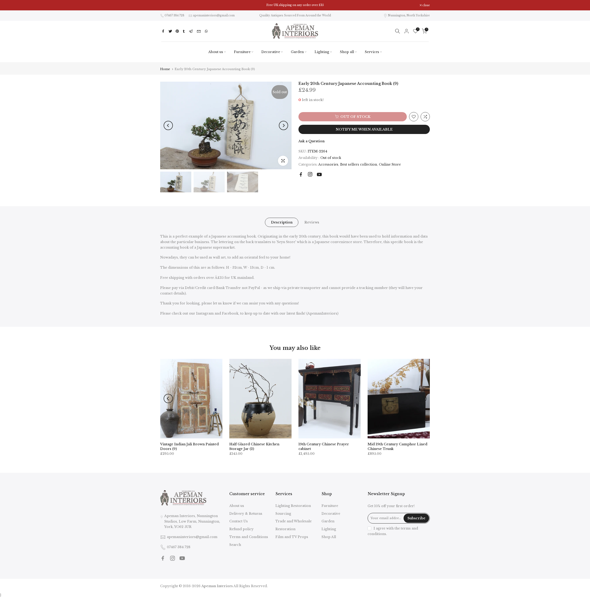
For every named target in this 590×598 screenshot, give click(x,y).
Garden (297, 52)
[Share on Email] (199, 31)
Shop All (329, 537)
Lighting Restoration (293, 506)
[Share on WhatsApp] (206, 31)
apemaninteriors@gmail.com (214, 15)
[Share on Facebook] (163, 31)
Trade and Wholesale (293, 521)
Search (235, 545)
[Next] (283, 125)
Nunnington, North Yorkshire (409, 15)
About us (215, 52)
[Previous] (168, 125)
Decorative (270, 52)
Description (281, 222)
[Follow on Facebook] (300, 174)
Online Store (390, 164)
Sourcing (283, 514)
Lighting (322, 52)
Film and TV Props (291, 537)
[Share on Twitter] (170, 31)
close (166, 5)
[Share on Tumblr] (183, 31)
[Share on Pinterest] (177, 31)
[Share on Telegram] (191, 31)
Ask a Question (311, 141)
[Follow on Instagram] (310, 174)
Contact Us (238, 521)
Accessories (328, 164)
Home (165, 69)
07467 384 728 (174, 15)
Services (372, 52)
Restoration (285, 529)
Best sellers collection (358, 164)
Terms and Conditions (248, 537)
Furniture (242, 52)
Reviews (311, 222)
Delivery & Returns (245, 514)
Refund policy (241, 529)
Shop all (347, 52)
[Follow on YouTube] (319, 174)
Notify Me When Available (364, 129)
